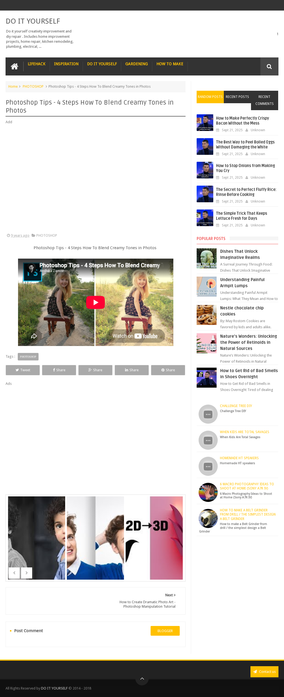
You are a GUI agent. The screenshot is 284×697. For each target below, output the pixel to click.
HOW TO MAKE (169, 64)
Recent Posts (237, 97)
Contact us (267, 672)
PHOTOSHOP (33, 86)
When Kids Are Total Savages (244, 432)
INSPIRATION (66, 64)
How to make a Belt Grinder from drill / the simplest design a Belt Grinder (248, 514)
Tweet (25, 370)
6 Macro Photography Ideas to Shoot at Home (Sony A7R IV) (247, 486)
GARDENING (136, 64)
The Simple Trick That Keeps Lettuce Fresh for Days (241, 216)
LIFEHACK (36, 64)
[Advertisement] (95, 179)
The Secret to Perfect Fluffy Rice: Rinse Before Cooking (246, 192)
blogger (165, 631)
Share (60, 370)
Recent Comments (264, 100)
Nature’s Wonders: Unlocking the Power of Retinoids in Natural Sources (248, 342)
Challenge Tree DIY (236, 406)
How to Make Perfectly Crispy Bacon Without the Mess (242, 121)
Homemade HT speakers (239, 458)
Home (13, 86)
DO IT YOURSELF (33, 21)
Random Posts (210, 97)
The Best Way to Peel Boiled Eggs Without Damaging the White (245, 145)
